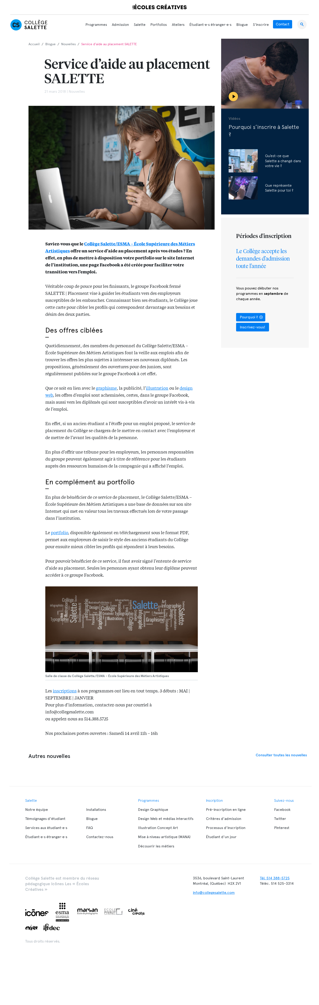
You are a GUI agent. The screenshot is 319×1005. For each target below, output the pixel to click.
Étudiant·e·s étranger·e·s (210, 24)
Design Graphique (153, 809)
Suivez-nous (284, 800)
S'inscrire (261, 24)
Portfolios (158, 24)
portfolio (59, 533)
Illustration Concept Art (158, 828)
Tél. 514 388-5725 (275, 878)
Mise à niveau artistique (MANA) (164, 837)
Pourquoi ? (249, 317)
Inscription (214, 800)
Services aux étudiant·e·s (46, 828)
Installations (96, 809)
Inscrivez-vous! (252, 327)
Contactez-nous (99, 837)
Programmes (96, 24)
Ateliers (178, 24)
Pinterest (281, 828)
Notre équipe (36, 809)
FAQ (89, 828)
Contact (282, 24)
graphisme (106, 388)
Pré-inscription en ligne (226, 809)
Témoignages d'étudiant (45, 818)
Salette (139, 24)
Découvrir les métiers (156, 846)
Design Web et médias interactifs (165, 818)
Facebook (282, 809)
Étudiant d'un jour (221, 837)
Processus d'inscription (225, 828)
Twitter (280, 818)
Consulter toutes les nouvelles (281, 755)
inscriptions (65, 691)
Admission (120, 24)
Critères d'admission (223, 818)
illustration (157, 388)
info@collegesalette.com (214, 892)
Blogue (242, 24)
